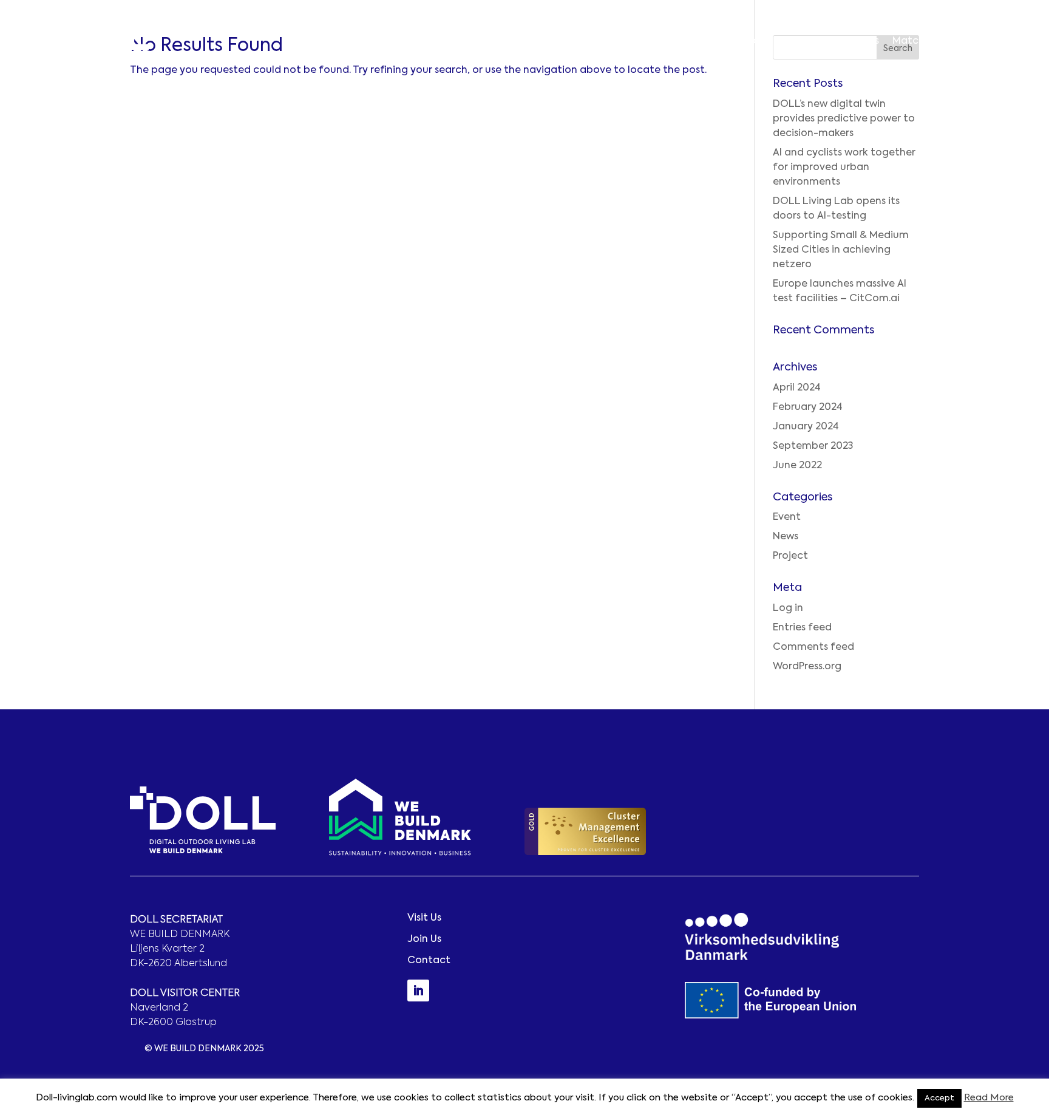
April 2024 (797, 388)
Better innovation (735, 41)
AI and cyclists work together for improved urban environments (844, 167)
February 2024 (808, 407)
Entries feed (802, 628)
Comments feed (813, 647)
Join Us (424, 939)
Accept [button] (939, 1098)
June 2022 (797, 466)
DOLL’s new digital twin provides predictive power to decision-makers (844, 119)
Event (787, 517)
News (785, 537)
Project (790, 556)
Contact (1006, 41)
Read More (989, 1097)
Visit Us (424, 918)
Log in (788, 608)
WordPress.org (807, 667)
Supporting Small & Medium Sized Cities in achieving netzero (841, 250)
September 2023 (813, 446)
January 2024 (806, 427)
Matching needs (931, 41)
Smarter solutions (836, 41)
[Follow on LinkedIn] (418, 990)
